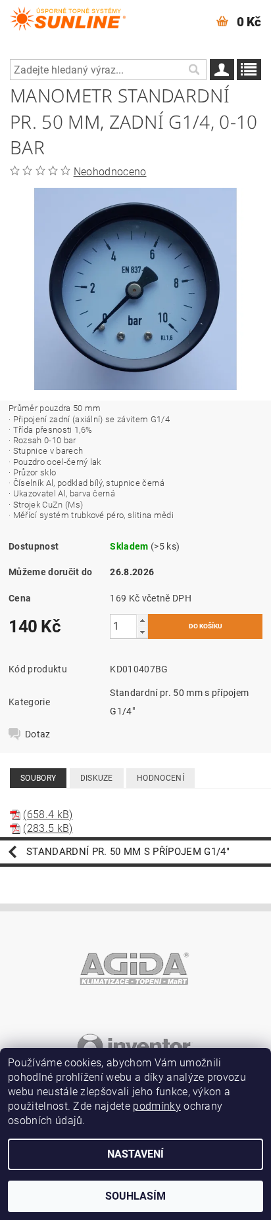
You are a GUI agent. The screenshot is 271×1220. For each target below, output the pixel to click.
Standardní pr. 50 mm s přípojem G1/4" (128, 852)
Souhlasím (135, 1196)
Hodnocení (160, 778)
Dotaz (38, 734)
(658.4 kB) (47, 814)
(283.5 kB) (47, 828)
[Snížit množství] (142, 632)
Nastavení (135, 1154)
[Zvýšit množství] (142, 620)
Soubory (38, 778)
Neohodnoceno (110, 171)
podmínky (157, 1106)
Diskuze (96, 778)
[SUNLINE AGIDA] (68, 17)
